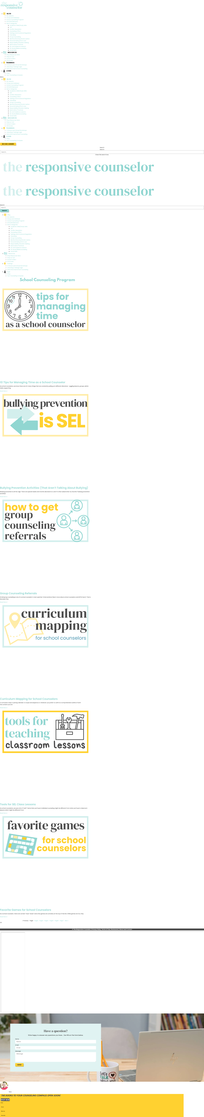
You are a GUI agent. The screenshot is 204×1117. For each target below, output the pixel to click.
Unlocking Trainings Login (14, 67)
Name (17, 1039)
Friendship (13, 35)
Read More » (4, 391)
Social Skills (13, 50)
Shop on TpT (10, 57)
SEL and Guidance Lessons (18, 46)
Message (18, 1051)
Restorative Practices (16, 44)
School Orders (10, 58)
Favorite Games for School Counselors (25, 910)
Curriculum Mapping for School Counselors (29, 699)
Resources (12, 52)
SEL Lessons (10, 16)
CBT (11, 27)
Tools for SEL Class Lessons (18, 804)
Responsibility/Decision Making (19, 43)
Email (17, 1045)
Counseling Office (15, 31)
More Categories (11, 23)
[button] (101, 77)
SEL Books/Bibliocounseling (18, 48)
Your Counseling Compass (14, 75)
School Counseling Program (15, 20)
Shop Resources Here (13, 55)
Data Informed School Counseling (16, 69)
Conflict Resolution (15, 29)
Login (8, 71)
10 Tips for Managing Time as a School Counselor (32, 382)
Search (102, 149)
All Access (9, 60)
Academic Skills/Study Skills (18, 25)
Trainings (10, 63)
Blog (8, 14)
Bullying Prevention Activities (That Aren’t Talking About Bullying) (44, 488)
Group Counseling (15, 37)
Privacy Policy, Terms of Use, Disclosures (105, 929)
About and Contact (125, 929)
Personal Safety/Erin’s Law (18, 41)
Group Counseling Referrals (18, 593)
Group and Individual (12, 18)
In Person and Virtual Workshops (16, 65)
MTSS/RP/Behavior (12, 21)
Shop (8, 73)
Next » (67, 921)
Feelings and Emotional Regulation (20, 33)
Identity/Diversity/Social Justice (19, 39)
